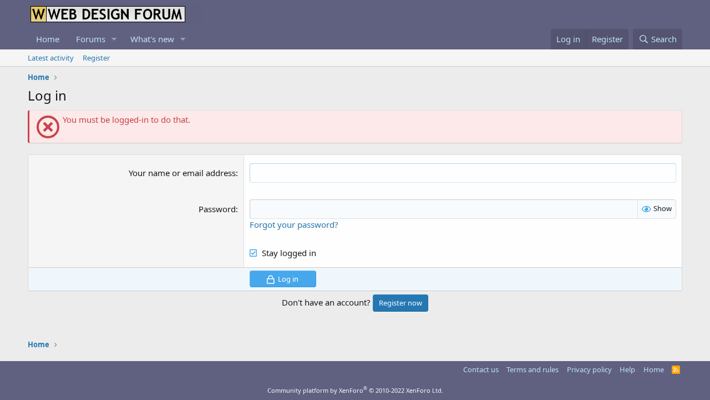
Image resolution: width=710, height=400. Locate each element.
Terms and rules (532, 369)
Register (96, 58)
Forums (90, 38)
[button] (114, 39)
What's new (152, 38)
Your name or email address (182, 172)
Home (47, 38)
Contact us (481, 369)
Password (217, 208)
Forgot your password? (294, 224)
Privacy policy (589, 369)
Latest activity (51, 58)
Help (627, 369)
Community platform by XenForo (355, 390)
